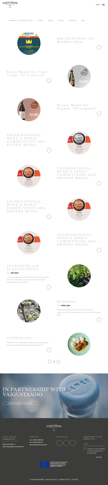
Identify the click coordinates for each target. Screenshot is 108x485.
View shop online (20, 403)
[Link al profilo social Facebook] (59, 443)
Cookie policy (64, 479)
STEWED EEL (20, 338)
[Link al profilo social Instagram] (66, 443)
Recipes (73, 20)
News (50, 20)
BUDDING (66, 302)
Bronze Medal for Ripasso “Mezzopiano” (77, 106)
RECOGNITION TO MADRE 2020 (75, 40)
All (83, 20)
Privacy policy (51, 479)
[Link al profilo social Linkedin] (73, 443)
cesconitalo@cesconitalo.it (38, 445)
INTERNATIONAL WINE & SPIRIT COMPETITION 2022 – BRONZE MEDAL (78, 173)
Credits (75, 479)
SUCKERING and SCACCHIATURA (23, 267)
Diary (40, 20)
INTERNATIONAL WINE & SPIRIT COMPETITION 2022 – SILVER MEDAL (28, 140)
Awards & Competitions (21, 20)
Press (61, 20)
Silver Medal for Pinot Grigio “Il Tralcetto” (27, 73)
